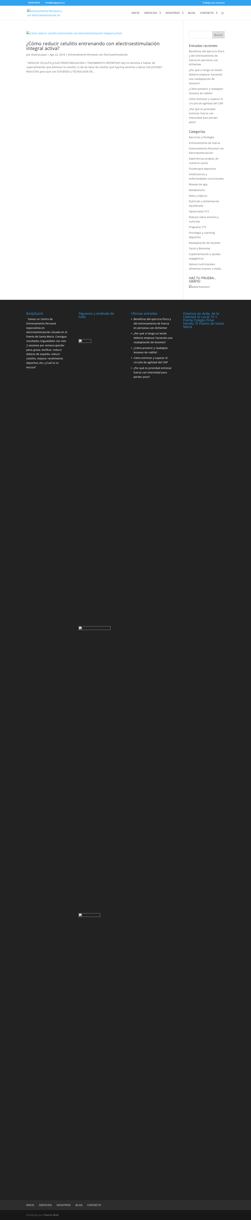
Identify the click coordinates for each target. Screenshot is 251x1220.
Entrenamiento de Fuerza (204, 143)
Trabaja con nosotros (213, 3)
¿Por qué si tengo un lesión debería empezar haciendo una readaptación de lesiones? (153, 338)
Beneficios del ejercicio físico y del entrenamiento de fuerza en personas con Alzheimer (152, 323)
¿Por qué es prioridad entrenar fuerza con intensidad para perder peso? (153, 372)
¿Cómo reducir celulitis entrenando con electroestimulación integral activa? (93, 46)
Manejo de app (198, 184)
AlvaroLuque (39, 54)
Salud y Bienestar (199, 248)
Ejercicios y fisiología (201, 137)
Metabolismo (197, 190)
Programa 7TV (197, 227)
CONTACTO (207, 13)
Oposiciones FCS (199, 211)
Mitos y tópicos (198, 195)
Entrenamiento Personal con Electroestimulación (98, 54)
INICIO (135, 13)
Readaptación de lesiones (204, 243)
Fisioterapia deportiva (202, 168)
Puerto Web (51, 1215)
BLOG (191, 13)
